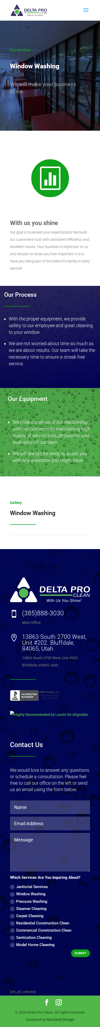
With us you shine (34, 223)
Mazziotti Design (60, 1019)
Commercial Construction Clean (43, 930)
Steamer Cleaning (31, 908)
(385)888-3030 (43, 613)
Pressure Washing (31, 901)
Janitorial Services (32, 886)
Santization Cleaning (34, 937)
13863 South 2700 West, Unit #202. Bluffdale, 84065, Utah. (54, 642)
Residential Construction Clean (42, 923)
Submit (80, 953)
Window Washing (31, 894)
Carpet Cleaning (30, 916)
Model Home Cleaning (35, 944)
